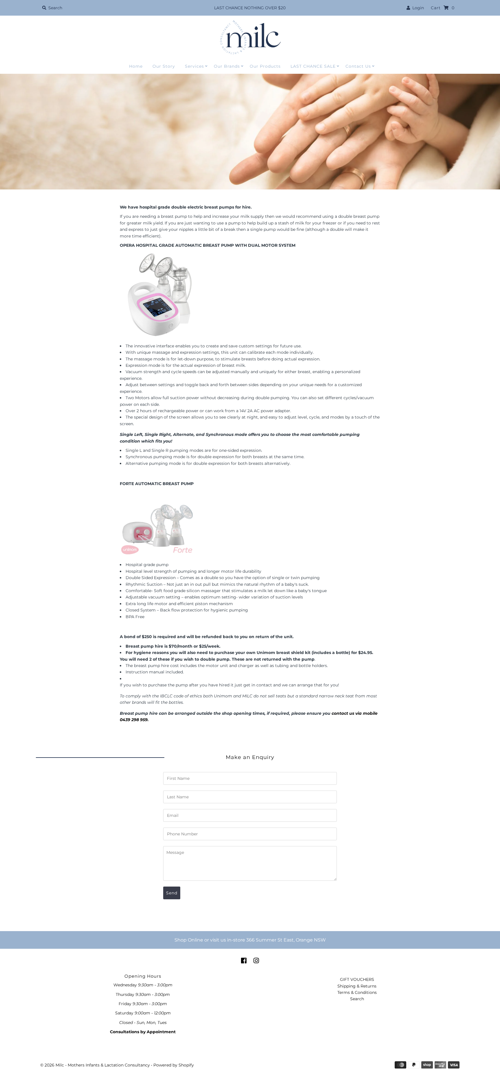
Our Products (265, 66)
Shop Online (188, 940)
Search (357, 998)
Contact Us (358, 66)
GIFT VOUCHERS (357, 979)
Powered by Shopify (173, 1065)
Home (136, 66)
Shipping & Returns (356, 986)
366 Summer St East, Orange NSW (286, 940)
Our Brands (227, 66)
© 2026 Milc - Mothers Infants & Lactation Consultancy (95, 1065)
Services (194, 66)
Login (417, 7)
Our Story (163, 66)
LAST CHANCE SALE (313, 66)
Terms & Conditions (357, 992)
